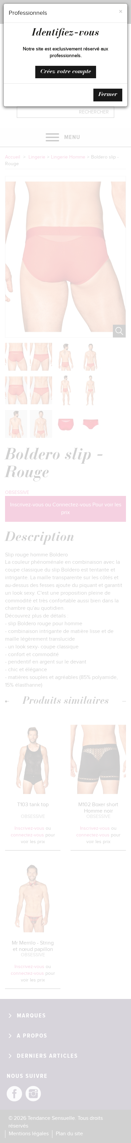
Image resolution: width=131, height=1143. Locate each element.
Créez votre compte (65, 72)
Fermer (107, 95)
